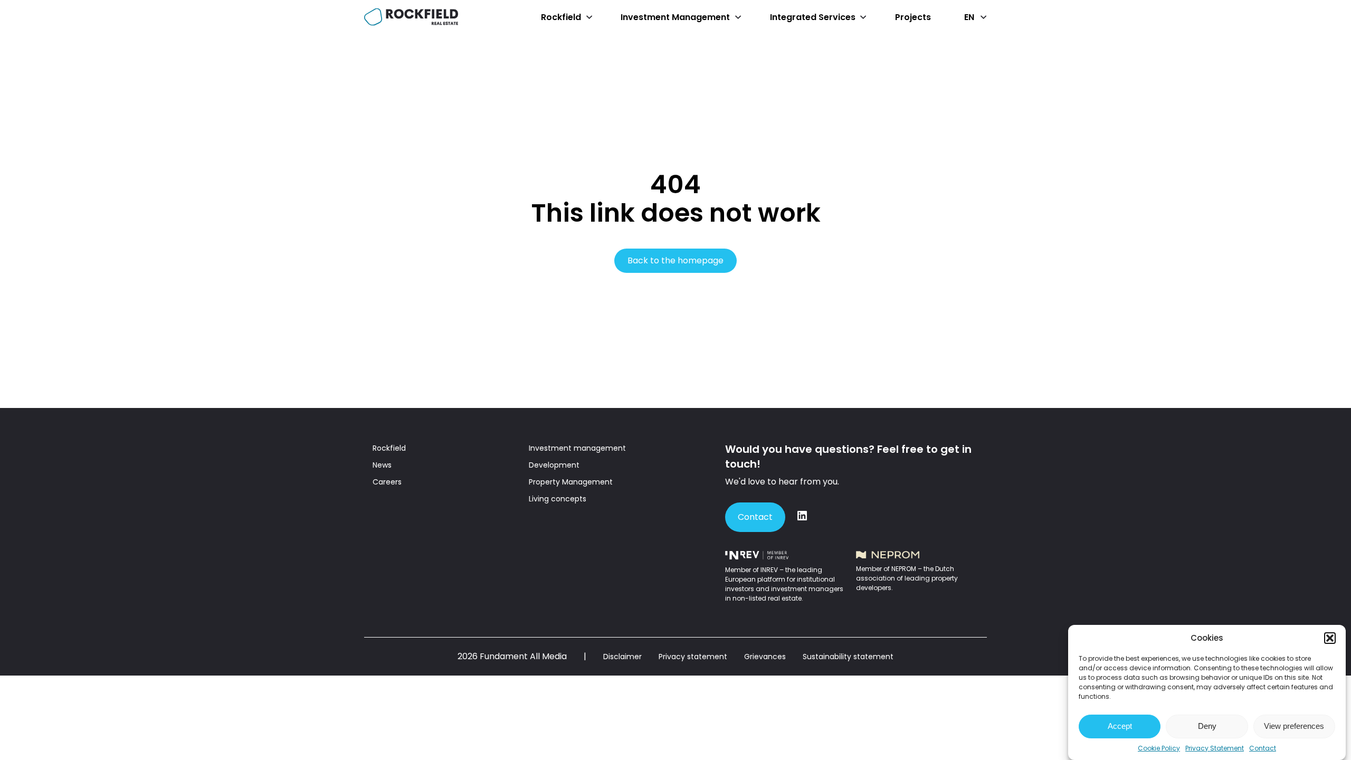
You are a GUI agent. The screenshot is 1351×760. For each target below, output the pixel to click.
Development (554, 465)
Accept (1120, 726)
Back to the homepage (675, 260)
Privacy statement (693, 656)
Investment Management (675, 17)
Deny (1207, 726)
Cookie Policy (1159, 748)
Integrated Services (812, 17)
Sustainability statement (848, 656)
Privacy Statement (1214, 748)
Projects (913, 17)
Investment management (577, 448)
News (382, 465)
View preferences (1294, 726)
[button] (1330, 638)
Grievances (765, 656)
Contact (1262, 748)
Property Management (571, 482)
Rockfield (561, 17)
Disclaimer (622, 656)
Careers (387, 482)
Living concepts (557, 498)
